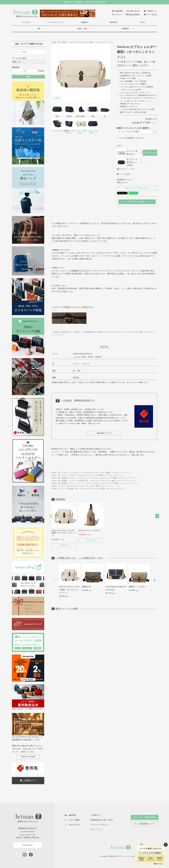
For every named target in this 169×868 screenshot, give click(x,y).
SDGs (142, 22)
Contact (28, 845)
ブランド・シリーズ (76, 483)
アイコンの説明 (124, 174)
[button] (51, 516)
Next (154, 580)
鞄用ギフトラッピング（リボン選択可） (134, 128)
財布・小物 (82, 29)
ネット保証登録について (144, 824)
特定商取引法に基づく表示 (102, 820)
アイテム (65, 473)
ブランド (65, 475)
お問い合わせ (134, 11)
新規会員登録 (133, 15)
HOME (54, 42)
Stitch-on (73, 475)
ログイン (118, 15)
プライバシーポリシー (100, 825)
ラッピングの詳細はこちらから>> (131, 138)
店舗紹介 (84, 22)
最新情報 (119, 11)
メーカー (72, 481)
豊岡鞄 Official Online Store (27, 16)
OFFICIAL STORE (28, 757)
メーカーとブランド (55, 22)
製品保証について (104, 433)
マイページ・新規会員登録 (144, 817)
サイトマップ (96, 829)
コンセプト (26, 22)
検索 (28, 77)
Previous (54, 580)
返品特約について (124, 180)
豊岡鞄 (64, 42)
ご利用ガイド (151, 11)
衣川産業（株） (83, 481)
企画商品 (125, 29)
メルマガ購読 (74, 820)
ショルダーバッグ (77, 473)
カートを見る (151, 15)
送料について (122, 183)
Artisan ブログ (74, 825)
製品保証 (113, 22)
